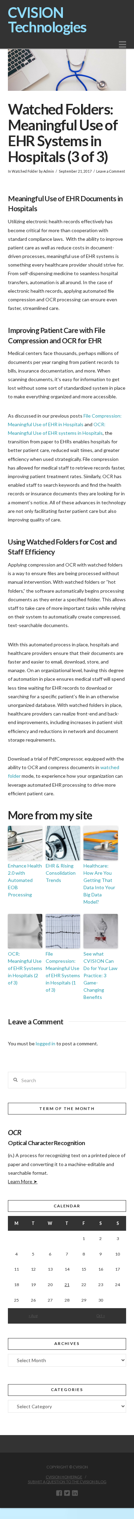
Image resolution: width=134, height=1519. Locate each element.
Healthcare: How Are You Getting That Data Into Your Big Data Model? (99, 884)
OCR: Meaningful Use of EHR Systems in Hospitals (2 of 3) (25, 968)
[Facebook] (59, 1493)
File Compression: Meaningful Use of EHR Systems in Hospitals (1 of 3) (63, 972)
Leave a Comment (110, 171)
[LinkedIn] (75, 1493)
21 (67, 1284)
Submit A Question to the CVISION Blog (67, 1481)
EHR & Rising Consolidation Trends (61, 873)
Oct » (101, 1315)
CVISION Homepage (64, 1477)
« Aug (33, 1315)
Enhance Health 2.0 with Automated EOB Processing (25, 880)
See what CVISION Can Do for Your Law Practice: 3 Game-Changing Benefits (100, 975)
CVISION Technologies (47, 19)
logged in (45, 1043)
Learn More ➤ (22, 1181)
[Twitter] (67, 1493)
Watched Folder (25, 171)
